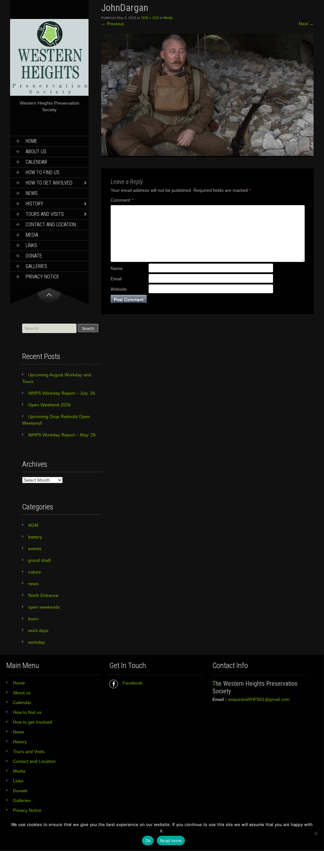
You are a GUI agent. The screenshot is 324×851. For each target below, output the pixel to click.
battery (35, 536)
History (34, 204)
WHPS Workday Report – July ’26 (61, 393)
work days (38, 630)
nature (34, 571)
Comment (122, 200)
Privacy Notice (42, 277)
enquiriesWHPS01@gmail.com (259, 699)
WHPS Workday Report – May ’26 (62, 434)
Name (117, 268)
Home (31, 141)
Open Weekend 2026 (49, 404)
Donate (34, 256)
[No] (316, 833)
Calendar (36, 162)
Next (306, 23)
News (32, 193)
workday (36, 642)
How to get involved (49, 183)
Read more (171, 840)
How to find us (42, 172)
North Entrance (43, 595)
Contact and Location (51, 225)
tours (33, 618)
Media (32, 235)
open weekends (44, 607)
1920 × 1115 (150, 18)
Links (31, 245)
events (34, 548)
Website (119, 289)
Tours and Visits (45, 214)
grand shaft (39, 560)
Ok (148, 840)
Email (116, 278)
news (33, 583)
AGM (33, 525)
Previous (112, 23)
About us (36, 152)
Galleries (36, 266)
